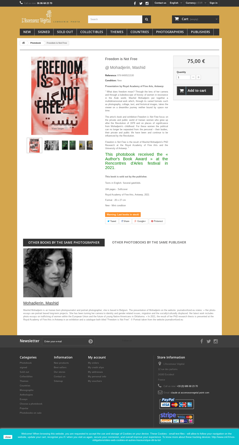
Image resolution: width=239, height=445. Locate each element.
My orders (93, 363)
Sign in (213, 3)
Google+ (141, 221)
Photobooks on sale (30, 413)
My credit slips (96, 367)
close (8, 437)
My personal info (97, 376)
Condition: (111, 80)
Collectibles (91, 32)
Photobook (26, 363)
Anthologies (26, 394)
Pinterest (158, 221)
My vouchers (95, 381)
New (27, 32)
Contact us (160, 3)
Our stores (59, 372)
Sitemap (58, 381)
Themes (116, 32)
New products (61, 363)
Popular (24, 408)
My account (97, 357)
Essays (23, 399)
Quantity (181, 72)
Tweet (113, 221)
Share (126, 221)
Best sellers (60, 367)
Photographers (170, 32)
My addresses (95, 372)
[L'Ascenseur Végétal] (51, 16)
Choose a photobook (31, 404)
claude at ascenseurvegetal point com (190, 392)
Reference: (111, 75)
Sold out (65, 32)
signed (44, 32)
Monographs (26, 390)
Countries (140, 32)
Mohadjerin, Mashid (125, 67)
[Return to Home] (23, 43)
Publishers (200, 32)
